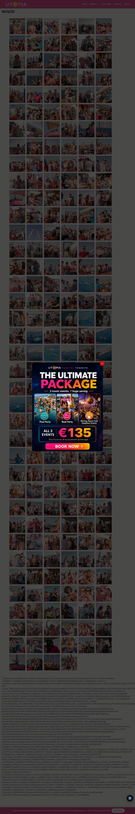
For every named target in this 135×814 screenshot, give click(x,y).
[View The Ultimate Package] (67, 407)
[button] (130, 798)
